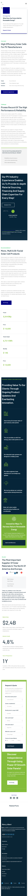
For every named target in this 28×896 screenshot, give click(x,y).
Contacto (4, 875)
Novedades (4, 873)
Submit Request (10, 746)
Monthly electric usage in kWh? (12, 710)
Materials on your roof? (10, 731)
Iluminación (4, 846)
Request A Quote (7, 30)
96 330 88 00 (8, 834)
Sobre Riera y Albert (6, 869)
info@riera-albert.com (7, 836)
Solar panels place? (9, 724)
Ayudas (3, 871)
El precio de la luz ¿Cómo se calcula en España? (12, 857)
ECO (4, 16)
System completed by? (10, 703)
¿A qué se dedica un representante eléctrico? (12, 861)
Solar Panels (14, 795)
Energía (3, 848)
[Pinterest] (17, 798)
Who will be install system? (11, 696)
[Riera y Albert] (2, 3)
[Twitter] (14, 798)
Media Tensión (5, 844)
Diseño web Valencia (6, 888)
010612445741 (13, 215)
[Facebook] (10, 798)
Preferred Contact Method (11, 738)
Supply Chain (7, 16)
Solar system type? (9, 717)
